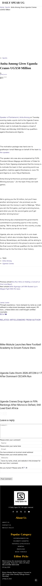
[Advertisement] (21, 33)
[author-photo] (5, 300)
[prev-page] (1, 413)
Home (2, 7)
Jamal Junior (3, 74)
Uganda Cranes (8, 263)
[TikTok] (4, 314)
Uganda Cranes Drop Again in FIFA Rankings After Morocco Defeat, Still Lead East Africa (20, 405)
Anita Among (7, 261)
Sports (7, 7)
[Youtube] (6, 314)
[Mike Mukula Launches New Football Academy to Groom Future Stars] (21, 331)
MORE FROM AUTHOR (30, 320)
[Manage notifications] (36, 580)
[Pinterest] (12, 81)
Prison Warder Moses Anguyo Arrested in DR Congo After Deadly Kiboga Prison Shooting (16, 574)
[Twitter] (7, 81)
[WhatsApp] (17, 81)
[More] (28, 271)
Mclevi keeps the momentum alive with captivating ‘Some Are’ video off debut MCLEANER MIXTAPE (16, 563)
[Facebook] (2, 81)
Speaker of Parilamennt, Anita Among (15, 117)
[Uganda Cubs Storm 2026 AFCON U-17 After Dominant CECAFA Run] (21, 360)
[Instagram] (2, 314)
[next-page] (5, 413)
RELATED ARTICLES (9, 320)
